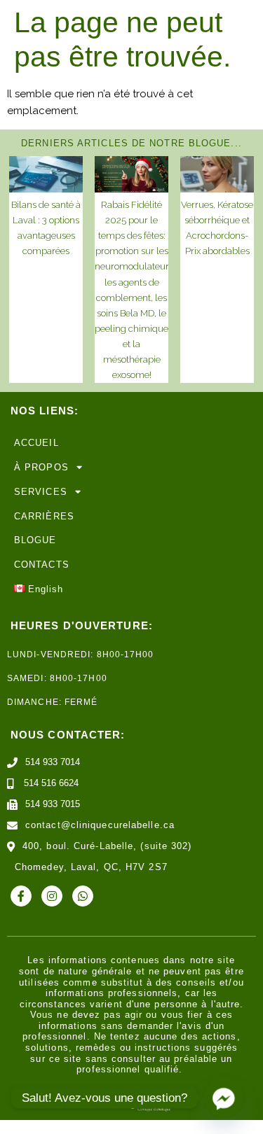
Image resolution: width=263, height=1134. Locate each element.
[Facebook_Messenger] (224, 1097)
